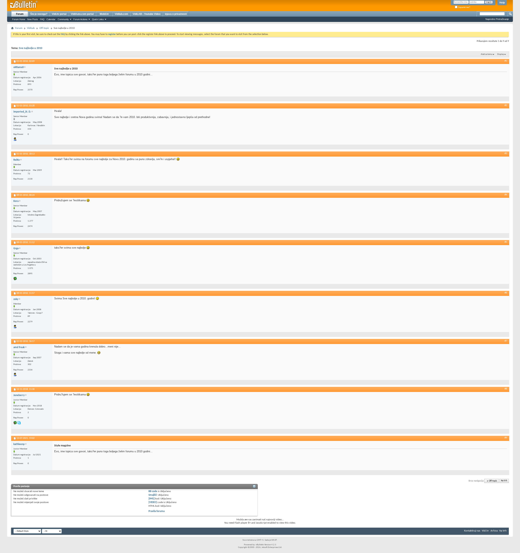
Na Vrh (504, 481)
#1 (506, 61)
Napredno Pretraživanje (497, 19)
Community (63, 19)
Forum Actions (80, 19)
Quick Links (98, 19)
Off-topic (44, 28)
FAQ (42, 19)
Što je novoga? (38, 14)
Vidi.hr (485, 530)
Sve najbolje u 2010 (30, 48)
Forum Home (18, 19)
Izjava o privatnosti (176, 14)
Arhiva (494, 530)
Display (500, 54)
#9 (506, 438)
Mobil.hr (104, 14)
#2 (506, 105)
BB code (152, 491)
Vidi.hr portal (59, 14)
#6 (506, 293)
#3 (506, 153)
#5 (506, 242)
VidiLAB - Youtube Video (146, 14)
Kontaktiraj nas (472, 530)
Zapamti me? (463, 7)
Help (502, 2)
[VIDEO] (152, 502)
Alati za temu (486, 54)
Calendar (51, 19)
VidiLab (31, 28)
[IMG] (151, 498)
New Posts (32, 19)
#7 (506, 341)
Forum (20, 14)
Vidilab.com (121, 14)
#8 (506, 389)
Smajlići (152, 495)
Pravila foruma (156, 511)
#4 (506, 195)
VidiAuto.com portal (82, 14)
